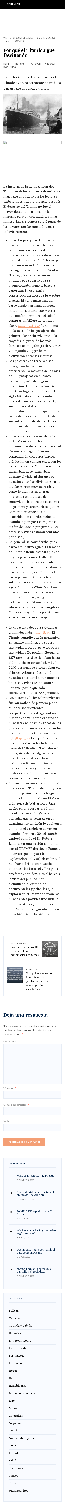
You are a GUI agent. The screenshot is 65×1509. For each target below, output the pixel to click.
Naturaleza (16, 1415)
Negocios (15, 1423)
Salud (12, 1460)
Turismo (14, 1483)
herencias (15, 1363)
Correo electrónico (16, 1104)
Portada (14, 1453)
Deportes (15, 1333)
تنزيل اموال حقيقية (29, 325)
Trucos (13, 1475)
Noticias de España (21, 1438)
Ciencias (14, 1318)
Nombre (9, 1088)
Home (6, 64)
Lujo (12, 1400)
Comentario (11, 1041)
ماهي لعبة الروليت (19, 738)
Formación (16, 1355)
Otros (12, 1445)
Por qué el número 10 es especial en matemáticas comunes (25, 949)
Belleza (14, 1310)
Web (6, 1121)
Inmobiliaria (17, 1385)
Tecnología (16, 1468)
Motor (13, 1408)
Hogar (13, 1370)
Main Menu (13, 4)
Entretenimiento (20, 1340)
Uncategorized (18, 1490)
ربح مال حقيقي (42, 632)
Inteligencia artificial (23, 1393)
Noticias (19, 41)
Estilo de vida (18, 1348)
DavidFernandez (24, 38)
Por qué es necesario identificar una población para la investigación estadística (39, 980)
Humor (14, 1378)
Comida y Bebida (20, 1325)
